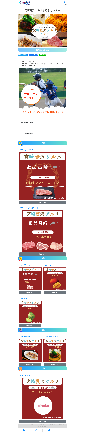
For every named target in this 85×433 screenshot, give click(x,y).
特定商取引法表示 (52, 424)
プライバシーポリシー (62, 424)
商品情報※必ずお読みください (30, 122)
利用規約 (32, 424)
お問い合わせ (23, 424)
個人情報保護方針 (42, 424)
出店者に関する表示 (27, 134)
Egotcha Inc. (43, 426)
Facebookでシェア (33, 54)
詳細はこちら (42, 202)
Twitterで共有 (23, 54)
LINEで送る (43, 54)
